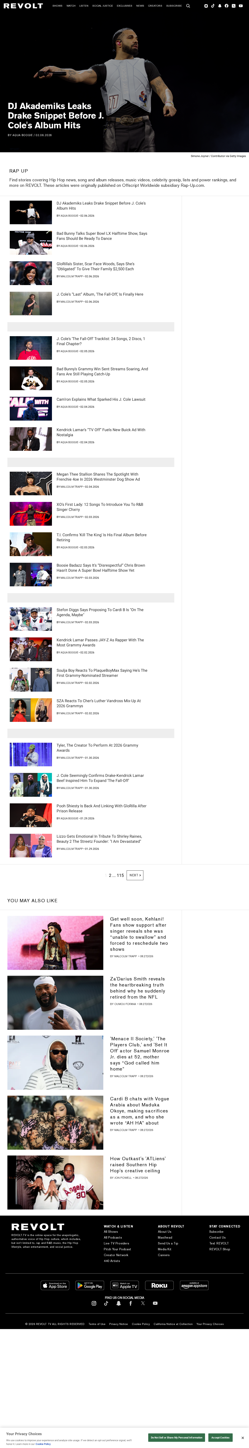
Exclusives (124, 5)
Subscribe (174, 5)
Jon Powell (123, 1177)
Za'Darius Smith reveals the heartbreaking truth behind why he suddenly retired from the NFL (137, 988)
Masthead (165, 1237)
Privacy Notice (118, 1324)
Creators (155, 5)
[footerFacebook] (130, 1306)
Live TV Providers (116, 1243)
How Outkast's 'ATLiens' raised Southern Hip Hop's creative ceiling (138, 1165)
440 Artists (112, 1261)
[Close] (242, 1438)
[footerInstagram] (94, 1306)
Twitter (233, 6)
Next (134, 875)
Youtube (241, 6)
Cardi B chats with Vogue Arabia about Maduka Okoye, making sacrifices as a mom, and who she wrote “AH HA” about (139, 1111)
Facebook (226, 6)
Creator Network (116, 1255)
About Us (164, 1232)
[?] (31, 212)
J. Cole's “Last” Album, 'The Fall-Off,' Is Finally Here (100, 294)
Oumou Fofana (125, 1004)
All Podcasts (113, 1237)
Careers (164, 1255)
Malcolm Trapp (71, 276)
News (140, 5)
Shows (57, 5)
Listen (83, 5)
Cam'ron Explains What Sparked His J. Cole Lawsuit (101, 399)
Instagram (206, 6)
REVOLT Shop (219, 1249)
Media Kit (164, 1249)
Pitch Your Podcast (117, 1249)
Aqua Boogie (22, 135)
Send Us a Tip (168, 1243)
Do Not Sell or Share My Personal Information (177, 1437)
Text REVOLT (219, 1243)
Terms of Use (97, 1324)
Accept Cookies (220, 1437)
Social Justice (102, 5)
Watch (71, 5)
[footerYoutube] (155, 1306)
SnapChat (220, 6)
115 (120, 875)
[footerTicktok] (106, 1306)
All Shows (111, 1232)
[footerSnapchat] (118, 1306)
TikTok (213, 6)
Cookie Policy (141, 1324)
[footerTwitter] (143, 1306)
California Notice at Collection (173, 1324)
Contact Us (217, 1237)
